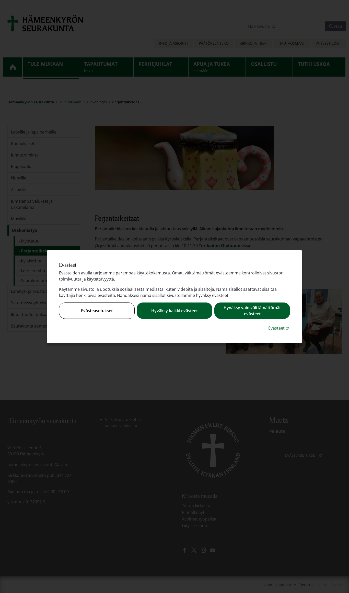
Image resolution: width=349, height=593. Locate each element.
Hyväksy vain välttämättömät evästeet (252, 311)
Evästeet (279, 328)
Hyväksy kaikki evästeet (174, 310)
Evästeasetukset (97, 310)
